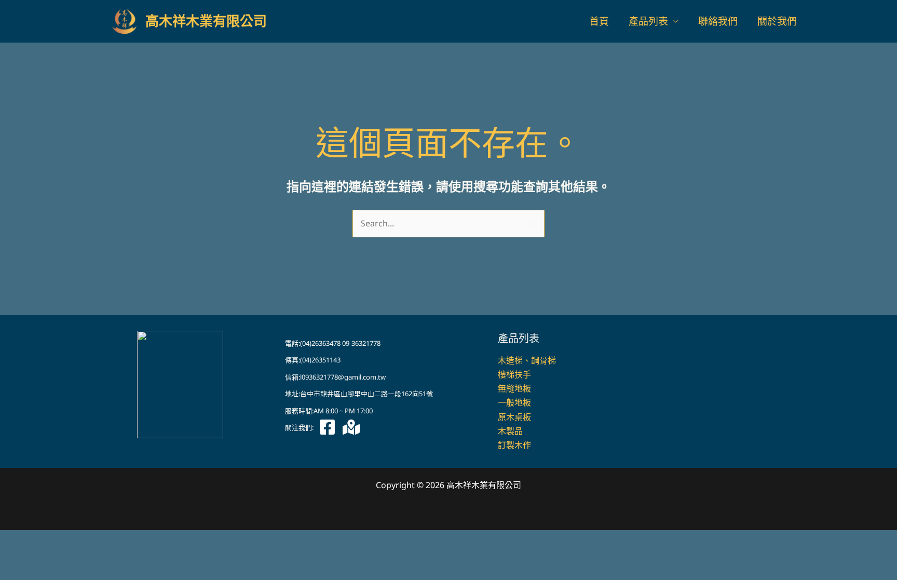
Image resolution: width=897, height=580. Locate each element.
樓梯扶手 (514, 374)
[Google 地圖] (351, 427)
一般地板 (514, 402)
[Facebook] (327, 427)
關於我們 (777, 21)
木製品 (510, 431)
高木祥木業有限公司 (206, 21)
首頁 (599, 21)
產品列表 (648, 21)
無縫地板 (514, 388)
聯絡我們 (718, 21)
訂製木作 (514, 445)
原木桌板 (514, 417)
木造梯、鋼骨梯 (527, 360)
